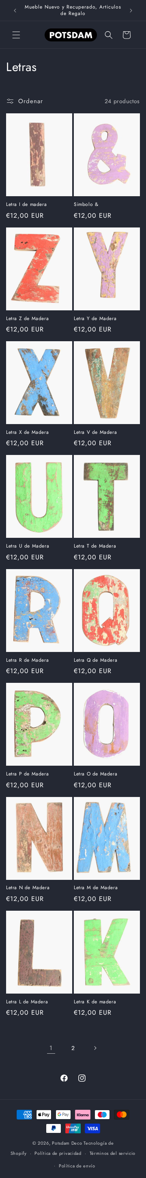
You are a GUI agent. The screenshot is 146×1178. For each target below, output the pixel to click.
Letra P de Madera (27, 774)
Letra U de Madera (27, 546)
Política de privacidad (57, 1153)
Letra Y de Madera (95, 319)
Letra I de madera (26, 204)
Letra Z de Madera (27, 319)
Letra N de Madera (27, 888)
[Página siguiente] (95, 1048)
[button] (16, 35)
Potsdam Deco (67, 1143)
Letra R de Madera (27, 660)
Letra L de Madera (27, 1002)
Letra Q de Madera (95, 660)
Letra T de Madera (95, 546)
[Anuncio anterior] (15, 10)
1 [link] (51, 1048)
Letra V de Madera (95, 432)
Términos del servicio (113, 1153)
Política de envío (77, 1166)
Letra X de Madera (27, 432)
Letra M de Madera (96, 888)
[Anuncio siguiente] (131, 10)
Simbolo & (86, 204)
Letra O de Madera (95, 774)
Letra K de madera (95, 1002)
